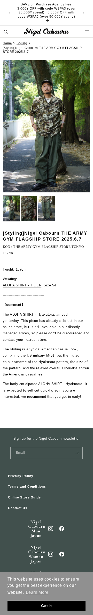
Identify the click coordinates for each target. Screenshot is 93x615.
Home (7, 43)
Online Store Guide (24, 497)
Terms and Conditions (27, 486)
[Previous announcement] (9, 12)
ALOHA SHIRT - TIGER (22, 285)
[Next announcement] (83, 12)
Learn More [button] (37, 592)
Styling (22, 43)
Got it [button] (46, 606)
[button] (6, 32)
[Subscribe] (76, 453)
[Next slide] (87, 126)
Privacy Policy (21, 476)
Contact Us (18, 508)
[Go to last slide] (6, 126)
